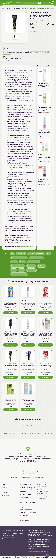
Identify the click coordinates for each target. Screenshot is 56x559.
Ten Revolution (21, 253)
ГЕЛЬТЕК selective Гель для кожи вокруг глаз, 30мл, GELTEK (44, 85)
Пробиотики (41, 266)
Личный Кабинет (24, 520)
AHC (12, 253)
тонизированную (9, 239)
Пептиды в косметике (27, 246)
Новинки (4, 490)
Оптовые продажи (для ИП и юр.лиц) (27, 503)
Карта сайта (5, 495)
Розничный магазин (26, 500)
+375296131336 (43, 484)
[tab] (6, 65)
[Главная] (3, 8)
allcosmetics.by (43, 486)
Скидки (4, 487)
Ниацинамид (30, 266)
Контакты (5, 492)
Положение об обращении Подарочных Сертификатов (28, 488)
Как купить (23, 491)
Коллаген (13, 262)
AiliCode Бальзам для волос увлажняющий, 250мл (44, 132)
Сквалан (13, 270)
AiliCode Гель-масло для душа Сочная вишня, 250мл (43, 181)
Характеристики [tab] (14, 65)
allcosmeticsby (43, 496)
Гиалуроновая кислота (17, 266)
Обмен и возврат (25, 497)
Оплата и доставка (25, 494)
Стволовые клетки (34, 262)
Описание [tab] (6, 65)
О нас (21, 507)
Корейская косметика (36, 258)
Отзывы (22, 518)
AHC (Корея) (37, 23)
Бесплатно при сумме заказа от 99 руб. (40, 51)
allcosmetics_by (43, 491)
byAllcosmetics (43, 493)
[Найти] (39, 3)
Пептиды (22, 262)
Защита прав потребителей (28, 512)
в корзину (12, 312)
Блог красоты (24, 515)
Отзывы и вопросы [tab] (24, 65)
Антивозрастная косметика (19, 258)
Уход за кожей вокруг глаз (36, 253)
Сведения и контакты (26, 510)
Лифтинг (21, 270)
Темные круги (31, 270)
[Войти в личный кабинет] (44, 3)
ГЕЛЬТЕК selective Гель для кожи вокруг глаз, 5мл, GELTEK (44, 109)
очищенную (29, 237)
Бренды (4, 484)
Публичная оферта (25, 484)
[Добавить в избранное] (26, 12)
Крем (48, 253)
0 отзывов (41, 20)
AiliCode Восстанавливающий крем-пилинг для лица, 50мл (44, 157)
